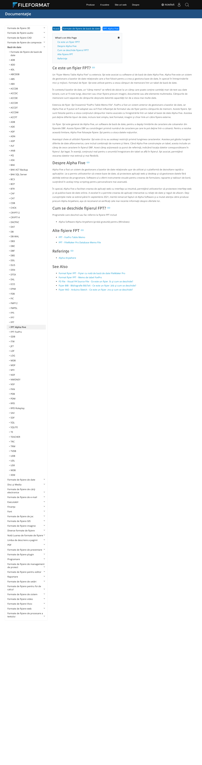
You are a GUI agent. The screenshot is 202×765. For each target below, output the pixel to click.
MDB (13, 360)
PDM (13, 398)
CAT (13, 198)
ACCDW (14, 112)
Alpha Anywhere (67, 257)
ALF (12, 145)
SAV (13, 412)
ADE (13, 126)
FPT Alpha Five (18, 327)
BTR (13, 188)
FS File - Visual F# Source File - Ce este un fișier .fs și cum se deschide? (96, 281)
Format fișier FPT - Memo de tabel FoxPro (80, 277)
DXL (13, 279)
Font (9, 511)
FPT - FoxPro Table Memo (72, 237)
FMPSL (14, 308)
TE (12, 431)
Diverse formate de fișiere (21, 530)
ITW (13, 341)
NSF (13, 384)
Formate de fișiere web (19, 608)
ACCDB (14, 88)
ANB (13, 150)
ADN (13, 136)
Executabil (12, 502)
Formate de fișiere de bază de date (26, 53)
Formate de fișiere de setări (21, 581)
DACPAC (15, 222)
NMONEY (15, 379)
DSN (13, 269)
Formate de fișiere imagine (21, 525)
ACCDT (14, 107)
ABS (13, 78)
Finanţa (11, 506)
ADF (13, 131)
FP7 (12, 317)
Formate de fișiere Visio (19, 603)
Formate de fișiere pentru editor (24, 571)
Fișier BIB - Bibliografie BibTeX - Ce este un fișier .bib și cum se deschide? (97, 285)
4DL (13, 69)
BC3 (13, 179)
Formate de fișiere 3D (18, 28)
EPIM (13, 288)
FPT (12, 322)
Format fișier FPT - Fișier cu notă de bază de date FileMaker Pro (92, 273)
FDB (13, 293)
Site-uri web (121, 4)
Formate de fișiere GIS (19, 521)
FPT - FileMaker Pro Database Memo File (80, 242)
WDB (13, 470)
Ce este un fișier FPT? (68, 41)
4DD (13, 64)
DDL (13, 260)
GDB (13, 336)
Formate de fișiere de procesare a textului (25, 615)
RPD (13, 403)
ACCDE (14, 98)
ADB (13, 121)
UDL (13, 460)
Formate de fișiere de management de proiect (26, 566)
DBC (13, 246)
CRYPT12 (15, 212)
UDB (13, 455)
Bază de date (14, 47)
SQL (13, 422)
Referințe (62, 58)
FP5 (12, 312)
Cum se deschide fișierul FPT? (73, 50)
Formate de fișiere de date (21, 479)
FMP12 (14, 303)
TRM (13, 446)
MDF (13, 365)
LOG (13, 355)
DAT (13, 226)
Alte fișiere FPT (65, 54)
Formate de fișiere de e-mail (22, 497)
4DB (13, 59)
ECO (13, 284)
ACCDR (14, 102)
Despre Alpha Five (67, 46)
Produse (90, 4)
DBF (13, 250)
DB (12, 231)
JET (12, 346)
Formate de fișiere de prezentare (24, 549)
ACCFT (14, 117)
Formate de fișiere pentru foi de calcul (24, 588)
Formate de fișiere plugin (20, 554)
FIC (12, 298)
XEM (13, 474)
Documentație (18, 13)
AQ (12, 155)
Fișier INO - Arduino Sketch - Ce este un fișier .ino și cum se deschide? (96, 289)
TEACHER (15, 436)
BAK (13, 164)
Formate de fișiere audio (20, 32)
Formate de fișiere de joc (20, 516)
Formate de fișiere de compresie (24, 42)
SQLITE (14, 427)
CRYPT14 (15, 217)
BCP (13, 183)
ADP (13, 140)
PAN (13, 389)
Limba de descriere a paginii (22, 540)
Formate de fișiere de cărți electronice (21, 491)
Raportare (12, 576)
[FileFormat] (32, 5)
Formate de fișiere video (20, 598)
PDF (9, 544)
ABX (13, 83)
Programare (13, 559)
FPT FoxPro (16, 331)
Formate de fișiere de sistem (22, 594)
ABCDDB (15, 74)
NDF (13, 374)
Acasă (56, 28)
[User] (179, 4)
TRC (13, 441)
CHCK (13, 207)
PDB (13, 393)
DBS (13, 255)
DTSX (13, 274)
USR (13, 465)
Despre (135, 4)
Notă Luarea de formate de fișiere (25, 535)
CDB (13, 203)
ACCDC (14, 93)
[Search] (187, 4)
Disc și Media (14, 484)
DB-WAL (15, 236)
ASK (13, 160)
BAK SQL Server (19, 174)
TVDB (13, 450)
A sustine (104, 4)
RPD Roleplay (17, 408)
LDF (12, 350)
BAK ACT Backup (19, 169)
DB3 (13, 241)
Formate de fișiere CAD (19, 37)
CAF (13, 193)
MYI (13, 369)
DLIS (13, 265)
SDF (13, 417)
